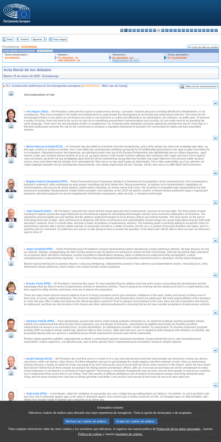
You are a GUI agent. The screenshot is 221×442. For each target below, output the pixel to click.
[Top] (215, 104)
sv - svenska (216, 30)
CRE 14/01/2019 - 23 (69, 60)
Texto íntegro (59, 39)
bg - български (121, 30)
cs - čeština (130, 30)
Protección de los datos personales (178, 429)
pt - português (195, 30)
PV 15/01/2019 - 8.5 (122, 58)
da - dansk (134, 30)
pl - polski (191, 30)
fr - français (154, 30)
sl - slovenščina (208, 30)
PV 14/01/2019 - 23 (68, 58)
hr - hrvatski (162, 30)
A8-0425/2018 (12, 58)
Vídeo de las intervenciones (200, 86)
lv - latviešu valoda (171, 30)
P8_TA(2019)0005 (177, 58)
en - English (150, 30)
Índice (10, 39)
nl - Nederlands (187, 30)
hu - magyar (179, 30)
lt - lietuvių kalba (175, 30)
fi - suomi (212, 30)
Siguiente (37, 39)
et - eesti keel (142, 30)
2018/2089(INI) (29, 47)
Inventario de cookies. (129, 434)
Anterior (24, 39)
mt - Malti (183, 30)
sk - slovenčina (203, 30)
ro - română (199, 30)
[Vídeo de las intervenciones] (11, 94)
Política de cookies (90, 434)
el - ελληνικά (146, 30)
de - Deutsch (138, 30)
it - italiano (167, 30)
